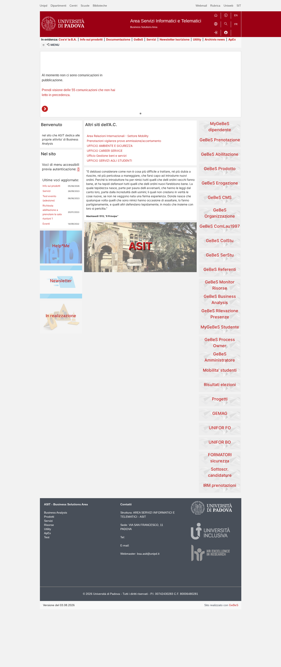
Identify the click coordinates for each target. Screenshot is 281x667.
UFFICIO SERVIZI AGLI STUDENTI (109, 160)
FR (236, 24)
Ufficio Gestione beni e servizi (107, 155)
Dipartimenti (58, 5)
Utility (197, 39)
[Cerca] (226, 23)
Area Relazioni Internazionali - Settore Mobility (118, 136)
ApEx (232, 39)
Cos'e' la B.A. (68, 39)
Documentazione (118, 39)
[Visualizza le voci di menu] (43, 45)
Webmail (201, 5)
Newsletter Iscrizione (174, 39)
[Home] (215, 15)
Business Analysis (55, 512)
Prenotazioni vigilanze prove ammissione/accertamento (124, 141)
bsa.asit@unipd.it (148, 553)
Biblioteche (100, 5)
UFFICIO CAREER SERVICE (104, 150)
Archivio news (215, 39)
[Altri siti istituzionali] (215, 23)
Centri (73, 5)
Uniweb (228, 5)
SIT (239, 5)
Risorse (49, 525)
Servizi (151, 39)
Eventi (46, 223)
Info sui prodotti (91, 39)
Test (46, 537)
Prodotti (49, 516)
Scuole (85, 5)
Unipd (43, 5)
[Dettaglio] (45, 109)
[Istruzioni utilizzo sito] (226, 15)
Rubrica (215, 5)
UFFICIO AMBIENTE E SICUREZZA (109, 145)
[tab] (140, 113)
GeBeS (138, 39)
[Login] (215, 32)
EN (236, 15)
